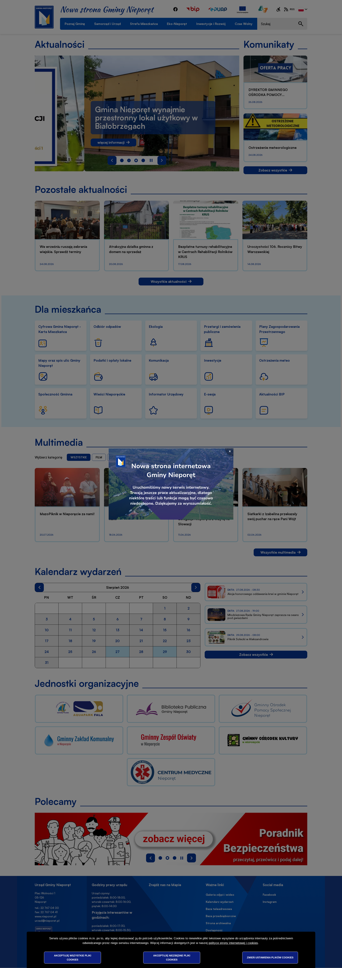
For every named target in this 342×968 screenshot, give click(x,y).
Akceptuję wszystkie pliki (72, 957)
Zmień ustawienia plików (270, 957)
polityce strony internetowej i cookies (233, 943)
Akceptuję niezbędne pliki (171, 957)
